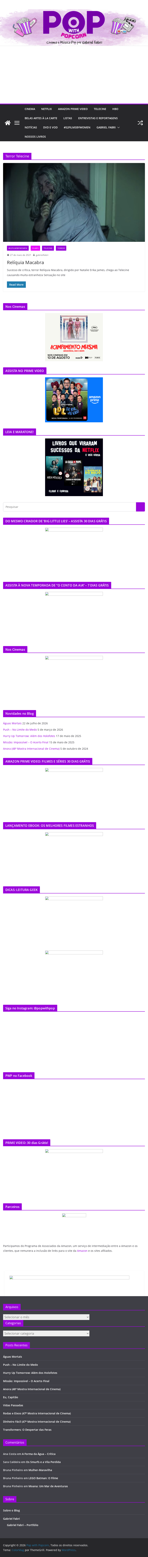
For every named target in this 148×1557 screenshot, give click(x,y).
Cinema (30, 109)
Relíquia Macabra (25, 262)
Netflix (46, 109)
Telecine (100, 109)
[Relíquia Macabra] (74, 202)
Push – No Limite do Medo (20, 729)
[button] (118, 127)
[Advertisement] (74, 75)
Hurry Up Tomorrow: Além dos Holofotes (29, 736)
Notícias (31, 127)
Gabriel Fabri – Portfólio (22, 1525)
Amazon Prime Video (73, 109)
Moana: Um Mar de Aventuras (48, 1486)
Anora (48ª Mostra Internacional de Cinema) (31, 748)
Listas (67, 118)
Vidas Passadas (13, 1405)
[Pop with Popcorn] (74, 12)
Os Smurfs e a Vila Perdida (43, 1462)
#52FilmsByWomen (77, 127)
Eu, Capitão (10, 1397)
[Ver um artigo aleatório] (140, 122)
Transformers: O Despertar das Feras (27, 1429)
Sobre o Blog (11, 1510)
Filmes (35, 248)
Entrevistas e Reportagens (98, 118)
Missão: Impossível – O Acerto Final (25, 742)
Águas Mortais (12, 723)
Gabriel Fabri (106, 127)
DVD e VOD (50, 127)
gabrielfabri (42, 255)
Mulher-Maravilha (40, 1470)
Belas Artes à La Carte (41, 118)
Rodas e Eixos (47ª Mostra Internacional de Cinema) (37, 1413)
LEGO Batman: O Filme (43, 1478)
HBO (115, 109)
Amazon (82, 1251)
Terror (61, 248)
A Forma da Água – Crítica (39, 1454)
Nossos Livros (35, 136)
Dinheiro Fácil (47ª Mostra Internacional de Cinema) (37, 1421)
